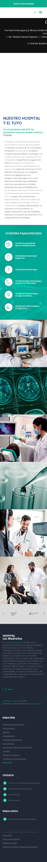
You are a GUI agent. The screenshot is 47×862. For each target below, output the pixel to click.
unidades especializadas (25, 181)
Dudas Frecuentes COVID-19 (13, 724)
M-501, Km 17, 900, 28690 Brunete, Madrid (24, 783)
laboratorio (18, 172)
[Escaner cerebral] (23, 390)
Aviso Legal (7, 835)
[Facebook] (3, 689)
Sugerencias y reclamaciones (14, 759)
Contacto (6, 751)
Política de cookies (10, 843)
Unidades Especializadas (12, 740)
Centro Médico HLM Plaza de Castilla (22, 819)
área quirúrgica (20, 178)
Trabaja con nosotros (11, 755)
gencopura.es (35, 704)
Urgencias (20, 169)
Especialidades (9, 736)
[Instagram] (6, 689)
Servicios (6, 732)
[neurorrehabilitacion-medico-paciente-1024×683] (23, 533)
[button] (3, 613)
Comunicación (8, 743)
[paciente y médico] (23, 580)
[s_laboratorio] (23, 485)
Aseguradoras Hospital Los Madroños (17, 747)
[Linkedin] (11, 689)
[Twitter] (9, 689)
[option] (13, 613)
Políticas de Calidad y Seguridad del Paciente (20, 847)
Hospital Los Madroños (13, 642)
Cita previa (7, 763)
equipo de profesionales (23, 196)
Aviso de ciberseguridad (23, 3)
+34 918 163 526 (14, 795)
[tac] (23, 343)
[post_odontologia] (23, 438)
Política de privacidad (11, 839)
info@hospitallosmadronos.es (20, 789)
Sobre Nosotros (9, 728)
